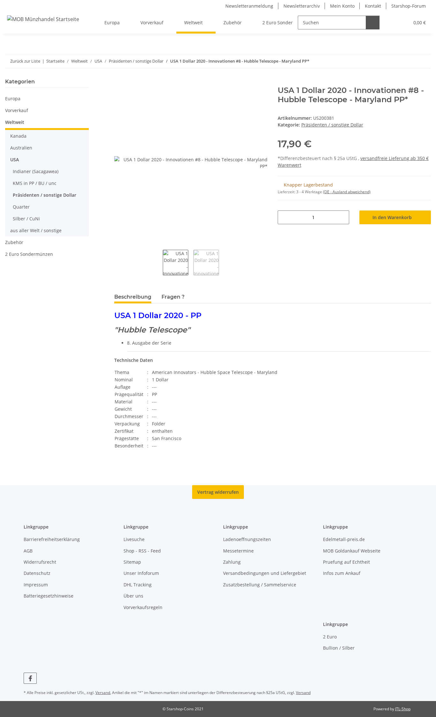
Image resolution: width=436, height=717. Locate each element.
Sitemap (132, 562)
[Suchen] (373, 22)
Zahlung (232, 562)
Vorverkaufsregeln (143, 607)
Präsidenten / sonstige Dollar (332, 125)
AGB (28, 551)
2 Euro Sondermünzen (29, 254)
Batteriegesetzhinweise (48, 596)
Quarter (21, 207)
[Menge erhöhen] (342, 217)
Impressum (36, 585)
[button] (391, 22)
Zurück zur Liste (25, 61)
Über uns (133, 596)
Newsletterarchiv (301, 6)
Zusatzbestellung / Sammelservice (259, 585)
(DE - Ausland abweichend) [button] (347, 192)
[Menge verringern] (285, 217)
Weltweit (14, 122)
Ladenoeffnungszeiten (247, 539)
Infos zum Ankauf (341, 573)
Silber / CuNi (26, 219)
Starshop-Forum (408, 6)
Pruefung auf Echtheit (346, 562)
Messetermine (238, 551)
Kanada (18, 136)
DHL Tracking (138, 585)
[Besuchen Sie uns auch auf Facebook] (30, 678)
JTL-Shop (402, 709)
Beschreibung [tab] (132, 297)
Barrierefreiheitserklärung (52, 539)
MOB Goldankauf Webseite (351, 551)
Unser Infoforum (141, 573)
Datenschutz (37, 573)
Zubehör (14, 242)
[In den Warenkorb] (119, 82)
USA (14, 159)
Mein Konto (342, 6)
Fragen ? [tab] (173, 297)
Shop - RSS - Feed (142, 551)
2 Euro (330, 637)
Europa (12, 98)
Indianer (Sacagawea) (35, 171)
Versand (102, 692)
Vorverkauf (16, 110)
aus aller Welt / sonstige (36, 230)
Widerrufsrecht (40, 562)
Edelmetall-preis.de (344, 539)
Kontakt (373, 6)
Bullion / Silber (339, 648)
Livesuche (134, 539)
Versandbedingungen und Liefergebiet (264, 573)
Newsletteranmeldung (249, 6)
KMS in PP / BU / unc (34, 183)
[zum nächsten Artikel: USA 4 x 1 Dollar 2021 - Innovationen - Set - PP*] (424, 61)
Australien (21, 148)
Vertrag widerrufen (218, 492)
